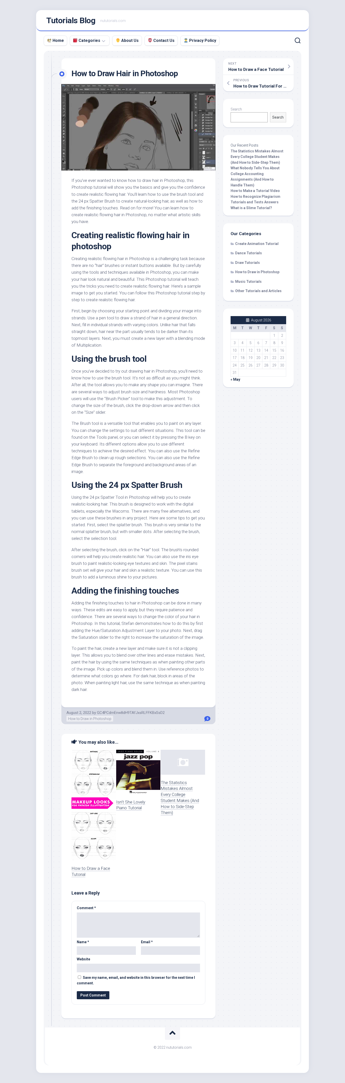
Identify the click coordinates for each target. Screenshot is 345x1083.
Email (147, 942)
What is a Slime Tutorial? (251, 208)
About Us (129, 40)
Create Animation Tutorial (257, 244)
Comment (86, 908)
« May (235, 379)
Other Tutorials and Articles (258, 291)
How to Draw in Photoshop (89, 719)
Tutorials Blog (70, 20)
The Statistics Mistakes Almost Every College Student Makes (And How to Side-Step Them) (257, 156)
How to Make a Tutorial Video (255, 191)
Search (236, 109)
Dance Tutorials (248, 253)
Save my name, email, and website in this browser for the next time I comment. (136, 980)
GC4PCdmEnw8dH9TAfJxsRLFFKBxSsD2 (131, 712)
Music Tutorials (248, 282)
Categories (89, 40)
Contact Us (163, 40)
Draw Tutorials (247, 263)
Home (58, 40)
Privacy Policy (202, 40)
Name (83, 942)
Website (83, 959)
